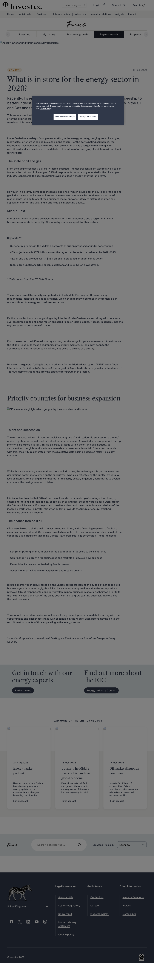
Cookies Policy (45, 109)
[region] (78, 110)
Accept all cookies (88, 117)
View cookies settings (65, 117)
